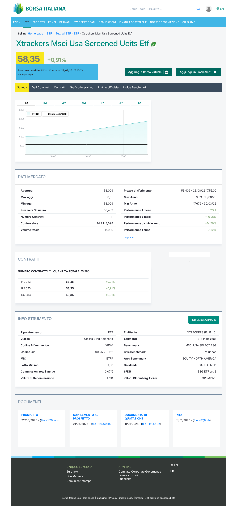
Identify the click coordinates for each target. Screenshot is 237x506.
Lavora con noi (128, 475)
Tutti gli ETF (63, 33)
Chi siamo (188, 22)
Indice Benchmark (135, 87)
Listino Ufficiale (108, 87)
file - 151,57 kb (151, 424)
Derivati (64, 22)
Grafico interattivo (82, 87)
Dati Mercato (32, 177)
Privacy (113, 498)
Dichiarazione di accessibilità (160, 498)
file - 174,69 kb (101, 424)
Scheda (22, 87)
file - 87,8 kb (202, 420)
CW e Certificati (84, 22)
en (222, 8)
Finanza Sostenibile (133, 22)
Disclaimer (101, 498)
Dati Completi (40, 87)
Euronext (72, 471)
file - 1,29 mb (49, 420)
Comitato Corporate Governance (139, 471)
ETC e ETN (38, 22)
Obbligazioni (107, 22)
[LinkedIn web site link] (172, 471)
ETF (27, 22)
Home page (35, 33)
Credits (139, 498)
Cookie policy (126, 498)
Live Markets (74, 476)
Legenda (129, 237)
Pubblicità (124, 479)
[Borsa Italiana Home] (40, 8)
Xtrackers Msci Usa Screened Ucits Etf (82, 43)
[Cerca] (198, 9)
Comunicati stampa (78, 481)
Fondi (52, 22)
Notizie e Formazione (164, 22)
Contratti (59, 87)
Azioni (17, 22)
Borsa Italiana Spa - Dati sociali (78, 498)
